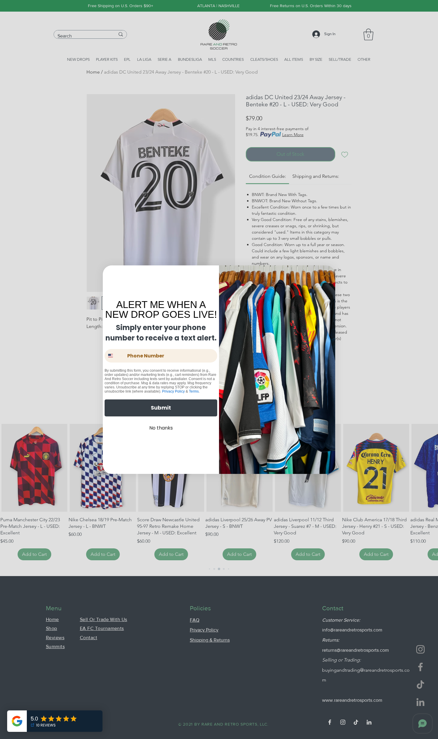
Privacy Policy (173, 391)
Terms (194, 391)
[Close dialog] (327, 274)
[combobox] (114, 355)
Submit (161, 407)
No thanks (161, 427)
